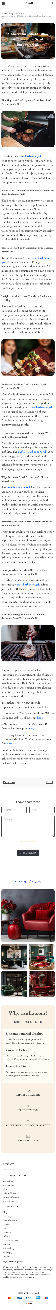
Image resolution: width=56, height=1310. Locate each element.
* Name (7, 809)
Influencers (7, 1233)
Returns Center (9, 1193)
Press (5, 1229)
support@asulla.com (12, 1170)
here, (40, 718)
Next (49, 782)
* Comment (9, 819)
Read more (20, 14)
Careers (6, 1225)
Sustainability (9, 1249)
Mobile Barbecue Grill (32, 452)
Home (4, 14)
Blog (11, 14)
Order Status (8, 1201)
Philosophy (7, 1253)
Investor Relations (11, 1241)
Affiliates (6, 1237)
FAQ (5, 1189)
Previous (9, 782)
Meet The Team (10, 1221)
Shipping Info (8, 1185)
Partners (6, 1245)
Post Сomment (28, 853)
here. (9, 743)
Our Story (7, 1217)
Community (8, 1257)
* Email (35, 809)
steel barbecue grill (30, 156)
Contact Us (8, 1181)
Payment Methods (11, 1197)
